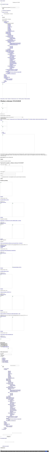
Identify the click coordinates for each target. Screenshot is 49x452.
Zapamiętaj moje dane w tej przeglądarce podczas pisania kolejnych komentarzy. (14, 176)
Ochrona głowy (8, 49)
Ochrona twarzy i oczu (9, 36)
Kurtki (11, 68)
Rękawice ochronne (11, 57)
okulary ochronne (32, 119)
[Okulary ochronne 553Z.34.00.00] (4, 107)
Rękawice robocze (13, 58)
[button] (4, 20)
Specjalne (9, 29)
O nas (5, 80)
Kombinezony (12, 53)
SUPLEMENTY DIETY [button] (10, 23)
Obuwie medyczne (13, 55)
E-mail (1, 354)
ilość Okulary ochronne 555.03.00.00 (7, 117)
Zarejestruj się (3, 447)
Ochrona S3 (12, 401)
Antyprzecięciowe (12, 60)
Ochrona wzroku (21, 98)
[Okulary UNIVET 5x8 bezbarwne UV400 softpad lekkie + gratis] (12, 309)
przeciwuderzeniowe (13, 62)
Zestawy (9, 395)
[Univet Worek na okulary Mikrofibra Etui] (12, 330)
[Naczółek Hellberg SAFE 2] (10, 267)
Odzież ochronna (10, 52)
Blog (5, 74)
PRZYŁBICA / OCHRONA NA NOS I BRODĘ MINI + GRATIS (10, 220)
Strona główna (2, 98)
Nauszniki (9, 34)
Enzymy (9, 25)
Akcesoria (7, 71)
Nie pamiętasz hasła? (3, 438)
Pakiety (9, 27)
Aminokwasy (10, 26)
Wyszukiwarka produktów (6, 7)
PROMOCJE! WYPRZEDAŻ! (11, 73)
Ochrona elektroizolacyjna (10, 50)
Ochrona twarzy (10, 39)
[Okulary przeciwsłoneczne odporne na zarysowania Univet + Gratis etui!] (12, 238)
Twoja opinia (2, 171)
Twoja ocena (2, 164)
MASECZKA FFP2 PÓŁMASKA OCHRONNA (8, 250)
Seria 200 (11, 46)
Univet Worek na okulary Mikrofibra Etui (6, 334)
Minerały (9, 24)
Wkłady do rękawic (13, 65)
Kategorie (5, 22)
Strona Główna (6, 21)
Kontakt (5, 81)
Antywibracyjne (12, 61)
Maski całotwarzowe (11, 41)
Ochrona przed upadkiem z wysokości (12, 69)
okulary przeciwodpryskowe (40, 119)
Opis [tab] (3, 132)
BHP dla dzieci (8, 32)
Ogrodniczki (12, 67)
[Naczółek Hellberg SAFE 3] (6, 195)
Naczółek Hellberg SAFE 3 (4, 199)
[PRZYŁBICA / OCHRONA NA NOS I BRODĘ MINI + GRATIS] (12, 216)
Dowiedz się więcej (3, 245)
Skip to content (2, 0)
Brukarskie (11, 64)
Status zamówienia (7, 77)
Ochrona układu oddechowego (10, 40)
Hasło (1, 434)
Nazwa (1, 173)
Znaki (9, 72)
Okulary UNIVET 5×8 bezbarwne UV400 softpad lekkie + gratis (10, 313)
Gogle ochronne (12, 37)
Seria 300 (11, 47)
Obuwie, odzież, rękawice (10, 51)
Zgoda (46, 451)
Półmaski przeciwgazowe (14, 44)
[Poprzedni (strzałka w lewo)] (0, 450)
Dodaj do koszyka (3, 118)
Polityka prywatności (9, 78)
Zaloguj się (8, 436)
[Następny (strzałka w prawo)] (1, 450)
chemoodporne (12, 59)
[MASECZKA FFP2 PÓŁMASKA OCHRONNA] (2, 246)
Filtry (9, 45)
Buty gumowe (12, 56)
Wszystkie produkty (5, 360)
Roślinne (9, 28)
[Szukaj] (3, 8)
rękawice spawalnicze (13, 63)
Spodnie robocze (12, 66)
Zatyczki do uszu (10, 35)
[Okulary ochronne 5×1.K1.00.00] (4, 112)
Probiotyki (9, 30)
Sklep (6, 98)
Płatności (5, 76)
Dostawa (5, 75)
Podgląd (1, 196)
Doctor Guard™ (8, 31)
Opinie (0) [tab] (3, 133)
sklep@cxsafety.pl (6, 346)
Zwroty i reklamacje (9, 79)
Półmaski (9, 42)
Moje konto (4, 358)
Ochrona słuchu (8, 33)
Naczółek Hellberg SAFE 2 (4, 271)
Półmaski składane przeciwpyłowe (15, 43)
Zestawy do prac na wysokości (12, 70)
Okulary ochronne (12, 38)
